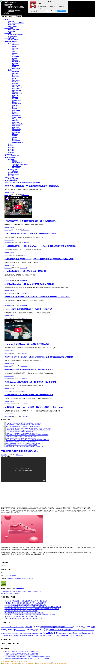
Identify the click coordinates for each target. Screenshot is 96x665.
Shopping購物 (74, 630)
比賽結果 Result (16, 166)
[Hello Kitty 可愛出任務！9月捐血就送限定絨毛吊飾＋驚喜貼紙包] (22, 423)
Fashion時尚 (10, 578)
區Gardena (15, 97)
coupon (19, 627)
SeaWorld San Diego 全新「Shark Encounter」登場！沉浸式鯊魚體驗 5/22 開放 (38, 357)
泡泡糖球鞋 (13, 575)
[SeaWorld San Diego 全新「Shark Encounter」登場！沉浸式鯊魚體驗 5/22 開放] (26, 440)
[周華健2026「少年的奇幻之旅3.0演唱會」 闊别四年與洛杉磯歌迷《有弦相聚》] (26, 435)
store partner (4, 633)
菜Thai (14, 66)
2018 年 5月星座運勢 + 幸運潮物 (9, 593)
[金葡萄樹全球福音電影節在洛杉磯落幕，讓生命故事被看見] (21, 441)
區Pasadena (15, 120)
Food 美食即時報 (9, 38)
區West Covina (16, 140)
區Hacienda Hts (16, 100)
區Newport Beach (17, 117)
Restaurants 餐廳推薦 (10, 41)
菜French (14, 51)
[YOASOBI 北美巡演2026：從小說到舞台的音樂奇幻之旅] (20, 438)
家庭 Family (77, 633)
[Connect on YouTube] (59, 663)
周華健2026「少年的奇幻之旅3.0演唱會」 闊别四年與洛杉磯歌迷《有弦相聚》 (37, 297)
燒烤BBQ (14, 46)
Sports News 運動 (9, 157)
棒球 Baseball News (14, 174)
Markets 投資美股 (13, 179)
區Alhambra (15, 71)
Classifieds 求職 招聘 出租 (11, 156)
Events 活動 (7, 33)
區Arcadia (15, 75)
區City (10, 70)
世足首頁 (14, 161)
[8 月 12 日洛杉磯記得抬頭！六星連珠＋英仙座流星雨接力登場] (22, 426)
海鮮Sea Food (16, 61)
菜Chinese (15, 48)
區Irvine (14, 102)
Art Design (3, 627)
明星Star (7, 635)
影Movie (84, 633)
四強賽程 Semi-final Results (20, 164)
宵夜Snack (11, 149)
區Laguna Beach (16, 103)
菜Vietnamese (16, 68)
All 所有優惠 (11, 31)
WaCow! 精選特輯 (39, 633)
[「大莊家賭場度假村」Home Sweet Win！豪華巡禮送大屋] (20, 445)
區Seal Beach (16, 130)
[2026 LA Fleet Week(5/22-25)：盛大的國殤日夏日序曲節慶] (21, 433)
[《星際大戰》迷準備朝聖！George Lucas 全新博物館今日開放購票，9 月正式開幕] (27, 430)
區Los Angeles (16, 110)
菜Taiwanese (15, 65)
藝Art (42, 635)
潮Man (12, 635)
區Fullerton (15, 95)
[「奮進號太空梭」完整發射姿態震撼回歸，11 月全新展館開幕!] (22, 425)
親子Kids (47, 635)
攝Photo (89, 633)
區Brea (14, 78)
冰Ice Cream (11, 147)
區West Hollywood (17, 142)
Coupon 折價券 (8, 28)
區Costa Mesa (16, 88)
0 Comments (25, 195)
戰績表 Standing (16, 167)
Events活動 (59, 627)
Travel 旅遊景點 (23, 633)
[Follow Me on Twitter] (26, 663)
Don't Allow (51, 11)
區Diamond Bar (16, 90)
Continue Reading (9, 192)
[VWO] (38, 11)
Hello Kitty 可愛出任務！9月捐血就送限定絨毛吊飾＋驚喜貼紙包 (31, 186)
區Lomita (14, 108)
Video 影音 (31, 633)
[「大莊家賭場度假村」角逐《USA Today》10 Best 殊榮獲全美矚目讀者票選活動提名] (28, 428)
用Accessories (24, 635)
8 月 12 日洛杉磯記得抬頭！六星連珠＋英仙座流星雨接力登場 (30, 233)
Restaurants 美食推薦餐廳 (60, 630)
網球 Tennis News (13, 172)
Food (84, 627)
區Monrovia (15, 113)
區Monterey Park (17, 115)
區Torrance (15, 134)
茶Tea (9, 144)
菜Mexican (15, 60)
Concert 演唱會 (12, 36)
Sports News (81, 630)
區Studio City (16, 132)
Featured (78, 626)
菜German (15, 53)
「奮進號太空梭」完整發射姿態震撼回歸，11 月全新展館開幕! (30, 221)
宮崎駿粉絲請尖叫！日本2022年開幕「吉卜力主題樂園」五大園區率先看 (21, 591)
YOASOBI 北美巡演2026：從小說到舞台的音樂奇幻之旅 (28, 344)
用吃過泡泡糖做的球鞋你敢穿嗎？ (20, 451)
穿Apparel (31, 635)
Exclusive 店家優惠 (13, 29)
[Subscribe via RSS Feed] (10, 663)
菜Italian (14, 55)
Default (36, 626)
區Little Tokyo (16, 107)
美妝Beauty (37, 635)
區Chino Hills (16, 85)
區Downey (15, 92)
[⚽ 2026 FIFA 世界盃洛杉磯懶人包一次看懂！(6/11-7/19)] (20, 436)
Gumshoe (6, 575)
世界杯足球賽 (12, 159)
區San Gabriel (16, 125)
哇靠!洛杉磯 (6, 661)
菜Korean (14, 58)
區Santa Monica (16, 129)
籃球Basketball (12, 169)
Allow (61, 11)
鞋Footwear (81, 635)
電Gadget (75, 635)
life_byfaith (4, 455)
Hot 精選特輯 (8, 154)
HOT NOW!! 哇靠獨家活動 (15, 34)
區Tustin (14, 135)
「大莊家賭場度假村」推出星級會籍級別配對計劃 (25, 271)
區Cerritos (15, 83)
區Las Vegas (15, 105)
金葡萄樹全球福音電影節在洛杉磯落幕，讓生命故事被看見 (28, 369)
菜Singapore (15, 63)
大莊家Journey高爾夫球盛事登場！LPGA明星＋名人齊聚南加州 (31, 382)
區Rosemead (15, 122)
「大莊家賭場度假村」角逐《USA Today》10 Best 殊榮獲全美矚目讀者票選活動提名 (40, 246)
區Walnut (14, 139)
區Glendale (15, 98)
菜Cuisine (11, 43)
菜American (15, 44)
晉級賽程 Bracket (17, 162)
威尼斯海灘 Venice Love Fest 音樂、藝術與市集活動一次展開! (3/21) (33, 407)
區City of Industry (17, 87)
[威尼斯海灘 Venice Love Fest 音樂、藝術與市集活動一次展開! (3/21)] (23, 446)
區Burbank (15, 81)
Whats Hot (25, 578)
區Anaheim (15, 73)
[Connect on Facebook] (43, 663)
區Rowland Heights (17, 124)
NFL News (11, 175)
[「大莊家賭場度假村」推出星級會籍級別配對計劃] (18, 431)
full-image (11, 630)
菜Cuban (14, 49)
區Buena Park (16, 80)
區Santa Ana (15, 127)
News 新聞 (43, 629)
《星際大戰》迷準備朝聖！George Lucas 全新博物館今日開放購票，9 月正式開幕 (39, 259)
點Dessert (11, 152)
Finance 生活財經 (9, 177)
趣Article (62, 635)
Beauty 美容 (13, 627)
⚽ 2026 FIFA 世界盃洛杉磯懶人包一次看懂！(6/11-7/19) (28, 309)
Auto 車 (8, 627)
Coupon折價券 (26, 627)
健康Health (62, 633)
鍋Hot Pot (11, 150)
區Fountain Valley (17, 93)
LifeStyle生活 (17, 578)
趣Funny (31, 578)
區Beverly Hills (16, 76)
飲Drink (10, 145)
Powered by (33, 11)
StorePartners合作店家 (10, 180)
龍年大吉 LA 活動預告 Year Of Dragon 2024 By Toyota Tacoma (22, 182)
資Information (55, 635)
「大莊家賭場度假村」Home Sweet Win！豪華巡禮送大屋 (28, 395)
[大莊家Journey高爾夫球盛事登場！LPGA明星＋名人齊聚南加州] (22, 443)
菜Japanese (15, 56)
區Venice (14, 137)
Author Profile (19, 588)
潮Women (16, 635)
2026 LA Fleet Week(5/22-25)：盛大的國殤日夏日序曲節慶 (29, 284)
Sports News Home (89, 630)
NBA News (15, 171)
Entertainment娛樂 (47, 627)
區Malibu (14, 112)
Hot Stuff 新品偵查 (13, 39)
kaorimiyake (7, 195)
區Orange (14, 119)
